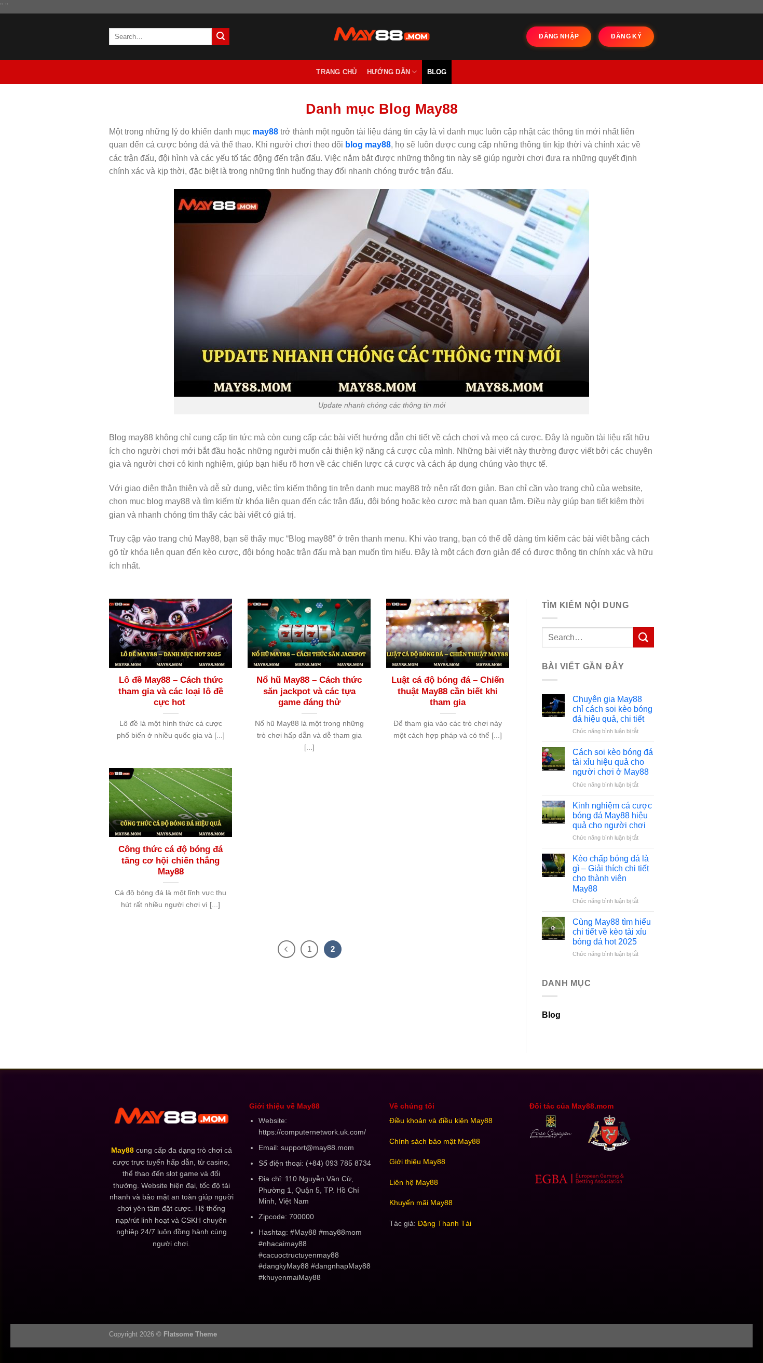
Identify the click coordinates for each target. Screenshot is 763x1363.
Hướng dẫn (388, 72)
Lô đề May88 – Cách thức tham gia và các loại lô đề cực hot (170, 691)
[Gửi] (220, 37)
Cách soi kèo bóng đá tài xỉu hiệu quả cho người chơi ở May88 (613, 762)
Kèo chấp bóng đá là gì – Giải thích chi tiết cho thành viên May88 (611, 873)
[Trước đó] (286, 949)
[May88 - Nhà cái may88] (381, 36)
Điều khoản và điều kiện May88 (441, 1121)
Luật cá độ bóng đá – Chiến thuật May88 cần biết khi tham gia (447, 691)
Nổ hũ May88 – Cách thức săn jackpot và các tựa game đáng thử (309, 691)
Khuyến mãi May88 (421, 1203)
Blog (437, 72)
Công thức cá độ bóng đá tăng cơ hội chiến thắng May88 (170, 860)
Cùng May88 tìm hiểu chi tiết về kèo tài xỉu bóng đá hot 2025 (612, 931)
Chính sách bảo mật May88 (434, 1141)
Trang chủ (336, 72)
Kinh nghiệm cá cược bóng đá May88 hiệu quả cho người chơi (612, 815)
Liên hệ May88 (413, 1182)
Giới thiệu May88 (417, 1162)
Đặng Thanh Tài (444, 1223)
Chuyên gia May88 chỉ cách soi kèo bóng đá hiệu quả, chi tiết (612, 709)
